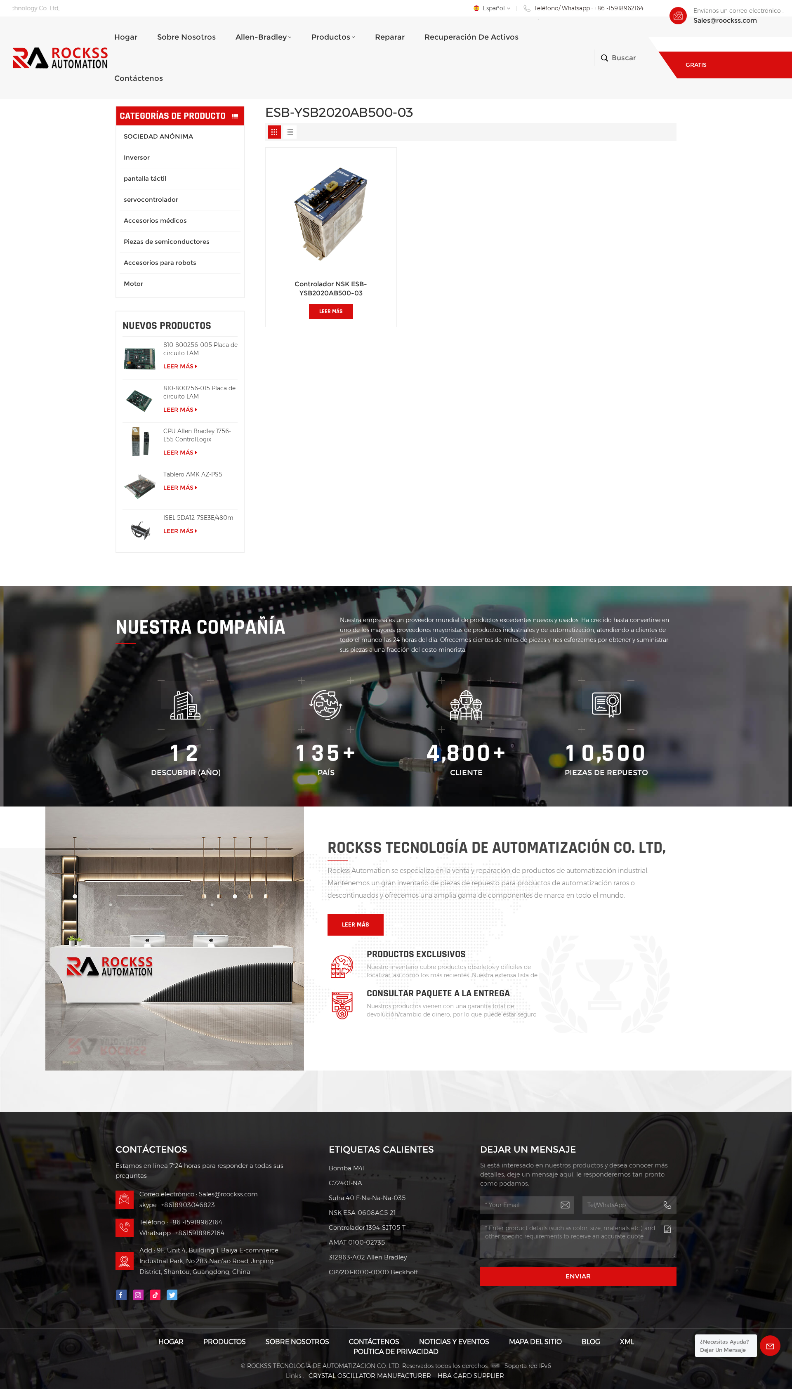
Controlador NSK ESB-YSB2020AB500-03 (331, 288)
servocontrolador (151, 199)
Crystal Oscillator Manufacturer (370, 1376)
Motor (133, 284)
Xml (627, 1342)
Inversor (137, 157)
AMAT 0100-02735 (357, 1242)
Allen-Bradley (261, 37)
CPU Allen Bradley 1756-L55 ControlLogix (197, 435)
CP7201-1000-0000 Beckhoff (373, 1272)
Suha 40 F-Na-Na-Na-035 (367, 1198)
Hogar (125, 37)
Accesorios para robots (160, 262)
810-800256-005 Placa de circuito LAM (200, 349)
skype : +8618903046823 (177, 1205)
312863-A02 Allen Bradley (368, 1257)
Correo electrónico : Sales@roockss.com (198, 1194)
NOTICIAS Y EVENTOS (454, 1342)
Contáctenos (138, 78)
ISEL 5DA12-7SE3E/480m (198, 517)
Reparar (390, 37)
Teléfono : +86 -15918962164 (180, 1222)
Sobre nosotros (186, 37)
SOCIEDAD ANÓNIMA (158, 136)
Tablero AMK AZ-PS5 (192, 474)
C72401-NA (345, 1183)
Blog (591, 1342)
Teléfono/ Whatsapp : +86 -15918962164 (589, 8)
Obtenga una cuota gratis (719, 51)
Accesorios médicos (155, 220)
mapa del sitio (535, 1342)
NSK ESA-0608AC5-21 (362, 1213)
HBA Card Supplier (471, 1376)
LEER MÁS (178, 366)
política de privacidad (396, 1352)
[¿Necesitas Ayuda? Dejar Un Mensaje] (770, 1345)
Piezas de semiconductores (167, 241)
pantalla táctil (145, 178)
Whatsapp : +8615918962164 (181, 1233)
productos (330, 37)
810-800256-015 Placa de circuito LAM (199, 392)
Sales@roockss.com (725, 20)
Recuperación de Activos (471, 37)
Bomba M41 (347, 1168)
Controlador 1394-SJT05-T (367, 1227)
